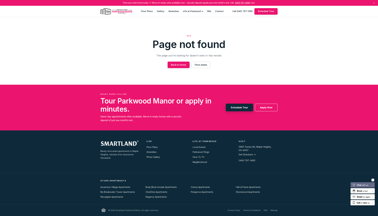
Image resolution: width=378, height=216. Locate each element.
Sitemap (274, 210)
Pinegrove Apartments (202, 192)
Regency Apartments (156, 197)
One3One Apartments (156, 192)
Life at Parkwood (192, 11)
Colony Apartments (200, 187)
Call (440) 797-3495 (242, 11)
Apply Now (266, 107)
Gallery (160, 11)
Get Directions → (247, 154)
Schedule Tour (266, 11)
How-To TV (198, 157)
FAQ (209, 11)
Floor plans (201, 65)
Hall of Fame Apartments (248, 187)
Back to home (178, 65)
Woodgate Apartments (111, 197)
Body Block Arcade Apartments (161, 187)
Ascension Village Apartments (115, 187)
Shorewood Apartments (248, 192)
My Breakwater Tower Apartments (117, 192)
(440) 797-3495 (242, 3)
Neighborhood (200, 162)
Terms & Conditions (252, 210)
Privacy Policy (234, 210)
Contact (219, 11)
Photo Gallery (153, 157)
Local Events (199, 147)
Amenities (173, 11)
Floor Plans (147, 11)
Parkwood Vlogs (201, 152)
